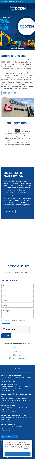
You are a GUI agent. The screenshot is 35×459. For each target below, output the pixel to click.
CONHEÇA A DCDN (10, 93)
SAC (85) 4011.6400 (11, 437)
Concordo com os (13, 322)
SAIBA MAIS (9, 211)
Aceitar (18, 454)
